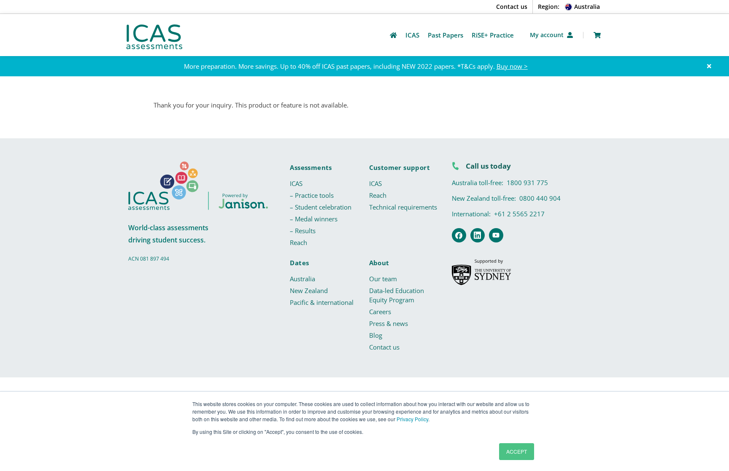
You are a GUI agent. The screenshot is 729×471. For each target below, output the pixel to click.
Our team (383, 279)
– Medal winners (314, 219)
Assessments (311, 167)
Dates (299, 262)
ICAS (296, 183)
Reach (298, 242)
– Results (303, 230)
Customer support (399, 167)
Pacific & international (322, 302)
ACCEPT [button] (516, 451)
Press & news (388, 323)
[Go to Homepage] (393, 35)
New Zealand (309, 290)
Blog (375, 335)
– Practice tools (312, 195)
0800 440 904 (540, 198)
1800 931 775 (527, 182)
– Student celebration (320, 207)
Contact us (511, 7)
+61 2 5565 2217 (519, 214)
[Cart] (597, 35)
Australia (302, 279)
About (379, 262)
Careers (380, 311)
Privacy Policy (412, 419)
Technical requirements (403, 207)
